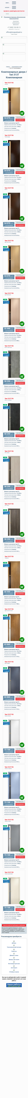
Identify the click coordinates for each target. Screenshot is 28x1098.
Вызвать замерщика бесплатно (14, 11)
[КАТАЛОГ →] (14, 7)
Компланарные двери (17, 66)
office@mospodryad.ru (14, 32)
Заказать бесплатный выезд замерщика (14, 925)
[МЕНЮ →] (14, 3)
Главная (8, 66)
